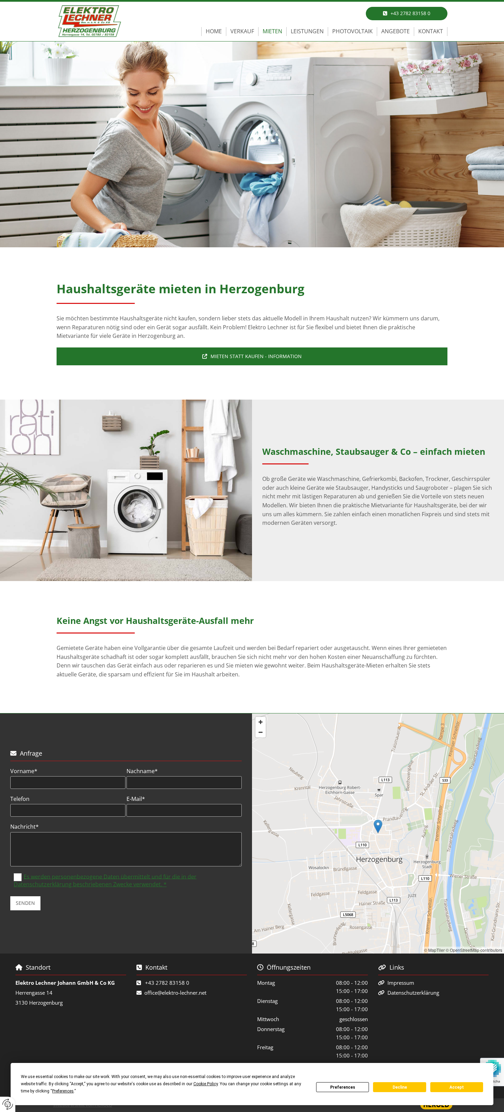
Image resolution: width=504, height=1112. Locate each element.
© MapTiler (434, 950)
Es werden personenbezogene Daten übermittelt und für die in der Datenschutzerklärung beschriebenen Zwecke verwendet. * (105, 880)
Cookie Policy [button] (205, 1083)
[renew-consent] (7, 1104)
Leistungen (307, 31)
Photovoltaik (352, 31)
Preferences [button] (63, 1091)
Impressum (400, 982)
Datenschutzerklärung (413, 992)
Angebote (395, 31)
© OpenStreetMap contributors (474, 950)
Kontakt (430, 31)
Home (214, 31)
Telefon (19, 799)
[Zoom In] (260, 722)
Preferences (342, 1087)
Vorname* (23, 771)
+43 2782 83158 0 (167, 982)
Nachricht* (24, 827)
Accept (456, 1087)
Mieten (272, 31)
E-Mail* (136, 799)
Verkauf (242, 31)
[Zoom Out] (260, 732)
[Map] (378, 833)
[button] (406, 13)
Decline (400, 1087)
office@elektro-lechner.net (175, 992)
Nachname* (142, 771)
